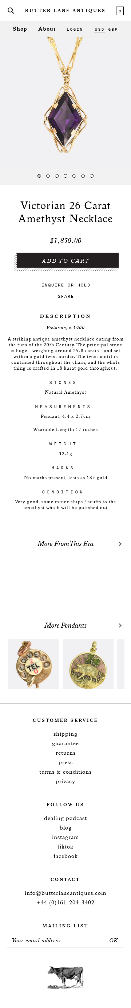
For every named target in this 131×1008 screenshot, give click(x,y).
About (47, 29)
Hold (83, 285)
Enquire (52, 285)
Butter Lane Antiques (65, 11)
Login (75, 29)
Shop (20, 29)
